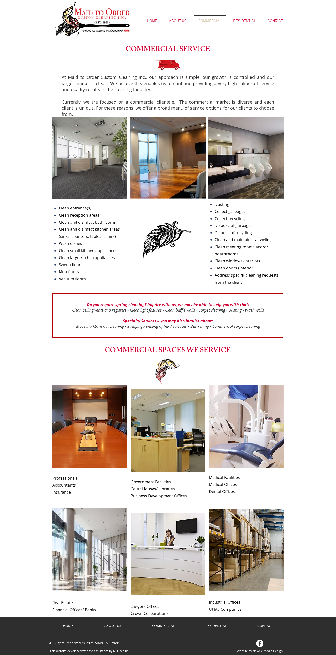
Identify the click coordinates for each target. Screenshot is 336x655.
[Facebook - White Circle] (259, 643)
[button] (89, 426)
